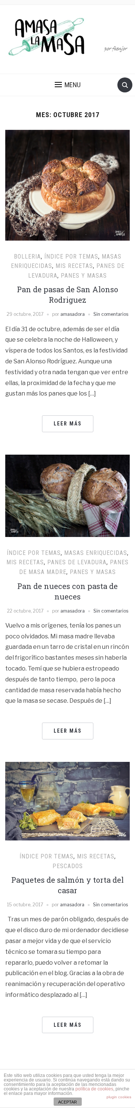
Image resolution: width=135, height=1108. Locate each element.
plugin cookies (118, 1097)
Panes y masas (84, 275)
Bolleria (27, 256)
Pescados (67, 866)
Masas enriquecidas (95, 552)
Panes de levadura (76, 562)
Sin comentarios (110, 314)
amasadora (72, 314)
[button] (68, 85)
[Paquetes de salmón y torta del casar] (67, 800)
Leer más (68, 424)
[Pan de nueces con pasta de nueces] (67, 495)
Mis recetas (74, 265)
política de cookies (94, 1089)
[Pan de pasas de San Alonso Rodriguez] (67, 184)
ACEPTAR (67, 1102)
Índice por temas (71, 256)
